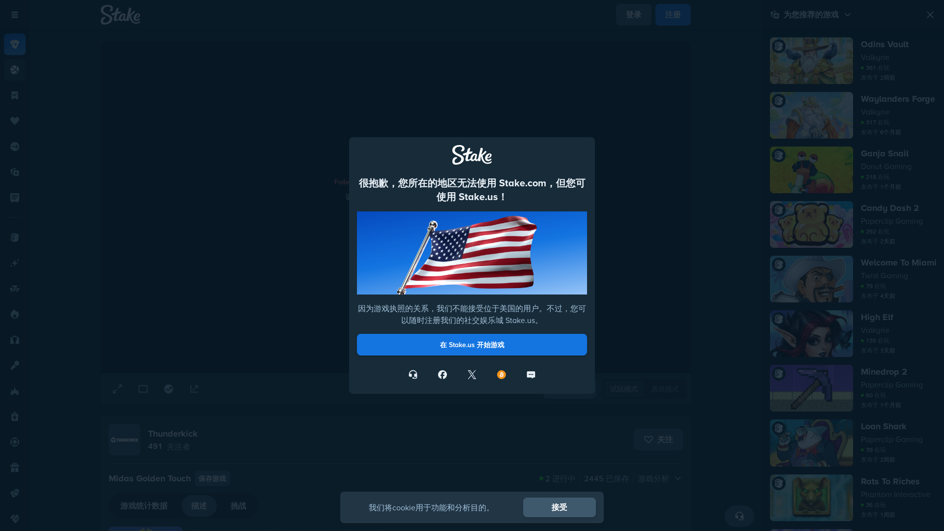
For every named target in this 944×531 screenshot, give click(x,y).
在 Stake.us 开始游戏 (472, 345)
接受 (559, 507)
